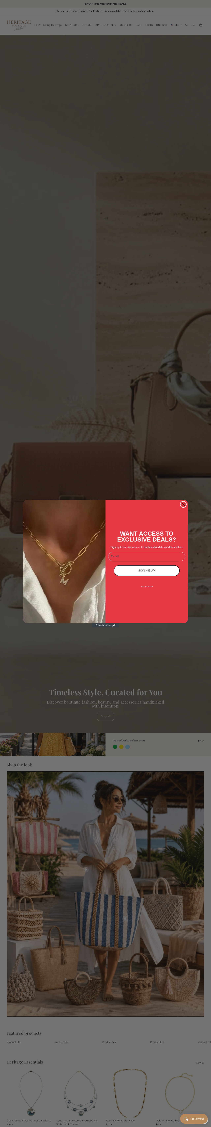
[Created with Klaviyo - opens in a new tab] (105, 625)
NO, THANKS (147, 586)
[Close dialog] (183, 504)
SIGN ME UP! (146, 570)
